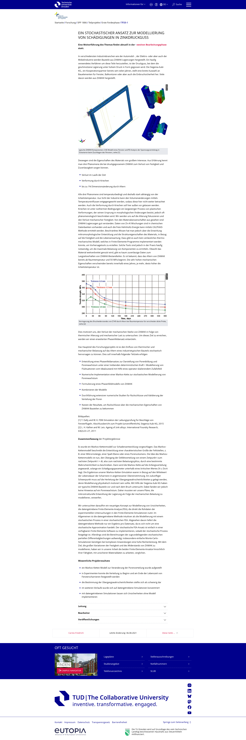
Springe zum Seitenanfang (175, 722)
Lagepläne (109, 657)
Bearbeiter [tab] (84, 613)
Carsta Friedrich (76, 633)
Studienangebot (111, 664)
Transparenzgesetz (101, 722)
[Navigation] (188, 5)
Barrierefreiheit (119, 722)
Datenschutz (84, 722)
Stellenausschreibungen (162, 657)
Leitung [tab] (82, 606)
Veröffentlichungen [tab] (88, 620)
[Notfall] (151, 4)
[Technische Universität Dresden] (63, 4)
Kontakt (58, 722)
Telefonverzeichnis (113, 671)
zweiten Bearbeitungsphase (152, 45)
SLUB (153, 671)
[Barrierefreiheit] (156, 4)
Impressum (69, 722)
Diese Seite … (168, 633)
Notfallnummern (158, 664)
